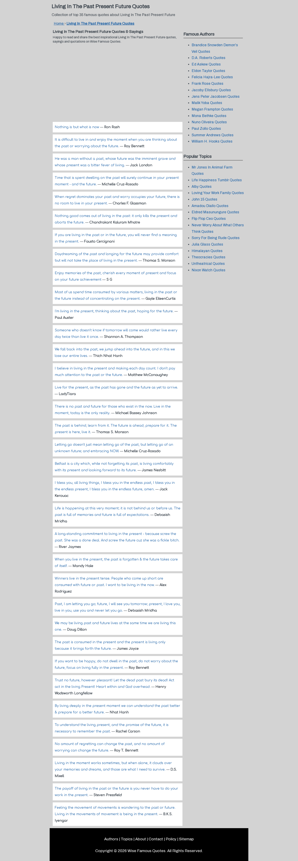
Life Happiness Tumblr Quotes (217, 180)
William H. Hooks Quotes (212, 141)
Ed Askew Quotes (206, 64)
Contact (156, 839)
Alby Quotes (202, 187)
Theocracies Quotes (208, 257)
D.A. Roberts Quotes (208, 58)
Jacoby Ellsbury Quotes (211, 90)
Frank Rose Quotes (207, 84)
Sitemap (186, 839)
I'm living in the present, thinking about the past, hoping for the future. (115, 311)
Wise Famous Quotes (146, 851)
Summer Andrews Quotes (213, 135)
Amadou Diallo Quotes (210, 206)
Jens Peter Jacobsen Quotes (216, 97)
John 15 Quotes (204, 199)
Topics (127, 839)
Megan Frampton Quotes (212, 109)
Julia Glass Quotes (207, 244)
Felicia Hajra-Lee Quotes (212, 77)
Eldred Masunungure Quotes (215, 212)
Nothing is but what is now (77, 127)
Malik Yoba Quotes (207, 103)
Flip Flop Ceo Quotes (209, 219)
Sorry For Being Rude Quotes (216, 238)
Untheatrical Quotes (208, 264)
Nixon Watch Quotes (208, 270)
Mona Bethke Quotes (209, 116)
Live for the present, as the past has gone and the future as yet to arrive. (116, 387)
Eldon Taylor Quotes (208, 71)
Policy (171, 839)
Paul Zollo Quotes (206, 129)
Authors (111, 839)
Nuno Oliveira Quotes (209, 122)
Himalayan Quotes (207, 251)
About (140, 839)
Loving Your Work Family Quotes (218, 193)
